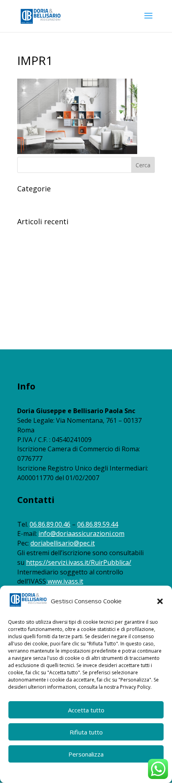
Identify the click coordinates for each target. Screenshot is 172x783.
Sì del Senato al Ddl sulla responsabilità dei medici (81, 321)
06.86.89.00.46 (50, 524)
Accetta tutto (86, 710)
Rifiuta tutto (86, 732)
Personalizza (86, 754)
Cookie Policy (52, 772)
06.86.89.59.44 (97, 524)
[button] (160, 601)
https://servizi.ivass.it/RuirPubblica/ (78, 562)
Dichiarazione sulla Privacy (101, 772)
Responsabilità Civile (43, 201)
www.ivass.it (65, 581)
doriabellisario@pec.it (62, 543)
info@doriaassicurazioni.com (81, 533)
